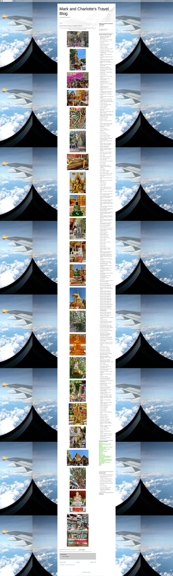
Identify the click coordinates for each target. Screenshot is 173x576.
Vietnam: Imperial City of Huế (106, 433)
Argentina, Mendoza (104, 45)
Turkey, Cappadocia (104, 407)
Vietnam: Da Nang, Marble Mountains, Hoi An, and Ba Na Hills (106, 423)
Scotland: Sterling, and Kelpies (106, 330)
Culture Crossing (103, 485)
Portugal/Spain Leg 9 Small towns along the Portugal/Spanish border (105, 276)
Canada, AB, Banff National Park (106, 59)
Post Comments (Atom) (69, 564)
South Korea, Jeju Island (105, 349)
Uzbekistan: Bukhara (104, 416)
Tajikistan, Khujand (104, 385)
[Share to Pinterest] (84, 549)
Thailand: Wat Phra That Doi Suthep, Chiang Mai (105, 405)
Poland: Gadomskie (104, 232)
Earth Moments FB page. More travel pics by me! (106, 477)
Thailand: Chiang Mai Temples (106, 394)
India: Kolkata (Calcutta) (105, 158)
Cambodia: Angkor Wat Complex (106, 48)
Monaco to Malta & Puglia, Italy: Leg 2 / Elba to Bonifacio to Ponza (106, 197)
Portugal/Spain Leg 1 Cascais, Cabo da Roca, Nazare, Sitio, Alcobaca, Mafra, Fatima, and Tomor (106, 256)
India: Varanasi (103, 164)
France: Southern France (105, 136)
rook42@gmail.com (103, 30)
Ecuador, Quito (103, 107)
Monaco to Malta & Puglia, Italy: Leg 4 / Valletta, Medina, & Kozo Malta (106, 203)
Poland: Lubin (102, 240)
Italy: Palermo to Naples (105, 170)
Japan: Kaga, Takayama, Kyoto (106, 173)
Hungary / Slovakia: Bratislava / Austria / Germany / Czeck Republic (106, 149)
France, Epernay (103, 128)
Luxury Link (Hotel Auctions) (105, 487)
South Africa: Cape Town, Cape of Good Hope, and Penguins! (106, 338)
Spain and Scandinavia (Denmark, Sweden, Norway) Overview (105, 357)
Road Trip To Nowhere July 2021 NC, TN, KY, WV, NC (106, 281)
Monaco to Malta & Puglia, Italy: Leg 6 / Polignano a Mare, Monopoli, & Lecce (106, 209)
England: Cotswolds (104, 117)
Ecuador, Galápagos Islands (105, 104)
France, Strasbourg (104, 133)
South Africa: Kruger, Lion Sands (106, 342)
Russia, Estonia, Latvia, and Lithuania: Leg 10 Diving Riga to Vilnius (106, 288)
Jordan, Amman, (103, 182)
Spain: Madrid (102, 363)
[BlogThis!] (80, 549)
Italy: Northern (103, 169)
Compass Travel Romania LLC (106, 478)
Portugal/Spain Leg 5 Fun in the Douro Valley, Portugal (106, 268)
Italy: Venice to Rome (104, 172)
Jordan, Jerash (103, 184)
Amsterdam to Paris (104, 41)
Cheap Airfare (102, 491)
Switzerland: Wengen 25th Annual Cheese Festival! (105, 379)
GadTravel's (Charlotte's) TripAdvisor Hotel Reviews (105, 489)
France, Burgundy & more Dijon (106, 39)
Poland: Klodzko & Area (104, 237)
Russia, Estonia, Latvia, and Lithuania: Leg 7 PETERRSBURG (105, 309)
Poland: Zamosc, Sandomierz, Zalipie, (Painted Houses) (106, 252)
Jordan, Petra (102, 185)
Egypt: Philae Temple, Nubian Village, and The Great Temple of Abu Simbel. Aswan (106, 115)
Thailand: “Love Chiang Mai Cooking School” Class (105, 388)
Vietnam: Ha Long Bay (104, 428)
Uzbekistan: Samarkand (104, 418)
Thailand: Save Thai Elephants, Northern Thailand (106, 403)
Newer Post (62, 562)
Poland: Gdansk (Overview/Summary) (104, 234)
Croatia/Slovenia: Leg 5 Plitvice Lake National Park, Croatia (106, 92)
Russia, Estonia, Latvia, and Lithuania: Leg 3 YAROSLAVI (106, 299)
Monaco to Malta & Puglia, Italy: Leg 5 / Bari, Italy (106, 207)
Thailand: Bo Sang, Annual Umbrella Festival (105, 393)
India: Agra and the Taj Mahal (106, 152)
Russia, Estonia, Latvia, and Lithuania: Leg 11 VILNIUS (105, 291)
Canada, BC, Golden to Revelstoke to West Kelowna (105, 68)
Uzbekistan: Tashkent (104, 420)
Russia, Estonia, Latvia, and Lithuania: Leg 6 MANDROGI (105, 307)
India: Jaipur (102, 155)
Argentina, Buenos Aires (105, 44)
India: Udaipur (102, 162)
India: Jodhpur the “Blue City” (106, 156)
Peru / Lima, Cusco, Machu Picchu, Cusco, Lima (105, 226)
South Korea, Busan (104, 346)
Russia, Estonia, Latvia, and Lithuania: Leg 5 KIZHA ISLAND (106, 304)
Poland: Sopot (103, 243)
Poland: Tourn (102, 245)
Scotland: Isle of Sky (104, 323)
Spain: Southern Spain (104, 364)
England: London (103, 119)
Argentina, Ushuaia (104, 47)
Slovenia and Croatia (104, 332)
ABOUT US (101, 26)
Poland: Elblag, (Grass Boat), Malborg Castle (106, 230)
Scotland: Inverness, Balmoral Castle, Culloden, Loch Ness (106, 322)
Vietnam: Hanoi (103, 429)
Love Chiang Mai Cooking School (106, 474)
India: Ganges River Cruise (105, 153)
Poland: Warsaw (103, 246)
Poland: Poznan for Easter (105, 242)
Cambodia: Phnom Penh (105, 50)
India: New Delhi (103, 159)
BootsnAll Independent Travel (106, 481)
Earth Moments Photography (105, 480)
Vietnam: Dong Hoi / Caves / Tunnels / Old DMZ (105, 426)
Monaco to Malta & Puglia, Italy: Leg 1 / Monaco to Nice (106, 194)
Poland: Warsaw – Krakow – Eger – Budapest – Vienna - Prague (105, 249)
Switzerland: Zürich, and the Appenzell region (105, 384)
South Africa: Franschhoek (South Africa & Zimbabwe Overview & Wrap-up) (105, 334)
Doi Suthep (70, 551)
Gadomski (74, 551)
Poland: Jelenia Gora (104, 236)
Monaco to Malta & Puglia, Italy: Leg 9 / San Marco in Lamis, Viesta (106, 220)
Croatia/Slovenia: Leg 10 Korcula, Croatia (105, 79)
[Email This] (79, 549)
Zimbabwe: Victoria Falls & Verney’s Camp (105, 438)
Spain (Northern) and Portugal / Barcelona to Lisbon (106, 354)
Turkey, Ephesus (103, 409)
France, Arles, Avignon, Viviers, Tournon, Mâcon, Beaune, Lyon (106, 124)
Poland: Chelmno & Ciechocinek (106, 228)
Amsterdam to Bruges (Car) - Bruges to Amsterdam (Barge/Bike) (105, 37)
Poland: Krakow (103, 239)
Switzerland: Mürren (104, 376)
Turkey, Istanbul (103, 410)
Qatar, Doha (102, 279)
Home (78, 562)
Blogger (88, 572)
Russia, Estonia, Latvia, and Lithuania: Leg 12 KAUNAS (105, 294)
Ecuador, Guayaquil (104, 106)
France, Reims (103, 132)
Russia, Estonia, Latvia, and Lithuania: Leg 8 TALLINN (105, 313)
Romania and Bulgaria (104, 283)
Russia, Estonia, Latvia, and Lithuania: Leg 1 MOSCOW (105, 285)
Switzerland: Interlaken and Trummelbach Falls (105, 367)
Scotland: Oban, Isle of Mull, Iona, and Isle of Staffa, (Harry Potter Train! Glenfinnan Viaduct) (106, 326)
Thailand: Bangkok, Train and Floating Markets (106, 390)
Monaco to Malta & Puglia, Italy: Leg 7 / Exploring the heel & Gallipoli (106, 213)
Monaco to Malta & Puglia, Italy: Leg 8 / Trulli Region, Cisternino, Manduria (106, 216)
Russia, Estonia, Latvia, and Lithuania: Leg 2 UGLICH (105, 296)
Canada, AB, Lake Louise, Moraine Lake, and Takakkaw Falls (106, 62)
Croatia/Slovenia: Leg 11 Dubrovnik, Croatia (105, 82)
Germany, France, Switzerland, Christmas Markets (106, 139)
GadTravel (79, 551)
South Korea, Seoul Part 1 (105, 350)
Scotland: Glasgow (103, 319)
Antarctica (102, 42)
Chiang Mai (65, 551)
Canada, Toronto (103, 74)
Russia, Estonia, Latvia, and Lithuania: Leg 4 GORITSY (105, 302)
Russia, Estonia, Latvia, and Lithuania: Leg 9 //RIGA (105, 315)
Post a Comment (65, 556)
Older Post (93, 562)
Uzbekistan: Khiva (103, 417)
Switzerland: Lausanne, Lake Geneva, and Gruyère (105, 369)
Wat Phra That (88, 551)
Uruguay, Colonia (103, 414)
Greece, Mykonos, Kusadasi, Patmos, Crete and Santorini (106, 144)
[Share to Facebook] (83, 549)
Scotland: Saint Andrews (105, 329)
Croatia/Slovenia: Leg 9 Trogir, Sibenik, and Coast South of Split (106, 101)
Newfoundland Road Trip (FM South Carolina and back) (105, 224)
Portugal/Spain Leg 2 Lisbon (105, 261)
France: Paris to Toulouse (105, 135)
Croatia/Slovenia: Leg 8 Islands (106, 99)
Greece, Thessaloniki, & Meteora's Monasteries (105, 147)
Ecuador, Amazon (103, 103)
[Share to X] (81, 549)
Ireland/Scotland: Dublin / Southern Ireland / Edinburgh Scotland (105, 166)
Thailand (83, 551)
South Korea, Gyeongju (104, 347)
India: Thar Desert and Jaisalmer (106, 161)
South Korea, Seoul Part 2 (105, 352)
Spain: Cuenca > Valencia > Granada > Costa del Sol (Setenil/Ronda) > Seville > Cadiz (106, 360)
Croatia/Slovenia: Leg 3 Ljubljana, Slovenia (104, 87)
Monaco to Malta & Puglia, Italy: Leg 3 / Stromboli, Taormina (106, 200)
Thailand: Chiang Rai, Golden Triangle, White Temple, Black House (106, 397)
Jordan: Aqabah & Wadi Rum (105, 187)
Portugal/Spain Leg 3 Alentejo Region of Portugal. (106, 263)
